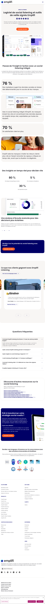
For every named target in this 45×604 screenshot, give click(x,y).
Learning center (28, 544)
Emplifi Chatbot (4, 504)
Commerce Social (4, 489)
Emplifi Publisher (4, 508)
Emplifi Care (3, 501)
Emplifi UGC (3, 517)
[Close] (43, 597)
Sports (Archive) (28, 496)
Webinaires (3, 530)
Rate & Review (4, 514)
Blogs (2, 526)
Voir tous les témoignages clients (9, 273)
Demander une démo (22, 29)
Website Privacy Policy (6, 582)
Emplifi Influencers (5, 506)
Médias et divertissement (30, 491)
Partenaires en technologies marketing (33, 532)
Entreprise (27, 525)
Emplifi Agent (4, 499)
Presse (26, 530)
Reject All (40, 601)
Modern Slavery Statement (7, 590)
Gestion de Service (5, 493)
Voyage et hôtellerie (29, 498)
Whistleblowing (4, 589)
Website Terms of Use (6, 585)
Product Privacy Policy (6, 584)
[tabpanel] (22, 213)
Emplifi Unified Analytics (6, 516)
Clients (26, 504)
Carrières (26, 528)
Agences (26, 487)
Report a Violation (5, 587)
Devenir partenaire (28, 534)
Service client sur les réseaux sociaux (9, 491)
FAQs (2, 534)
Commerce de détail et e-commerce (32, 495)
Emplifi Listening (4, 510)
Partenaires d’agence (29, 538)
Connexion (27, 549)
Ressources (3, 525)
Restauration (27, 493)
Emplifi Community (5, 503)
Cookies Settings (4, 601)
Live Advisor (3, 512)
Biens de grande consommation (31, 489)
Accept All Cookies (31, 601)
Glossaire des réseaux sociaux (7, 532)
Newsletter (3, 528)
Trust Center (27, 536)
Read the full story (11, 304)
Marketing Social (4, 487)
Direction (26, 526)
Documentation (28, 546)
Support (26, 547)
